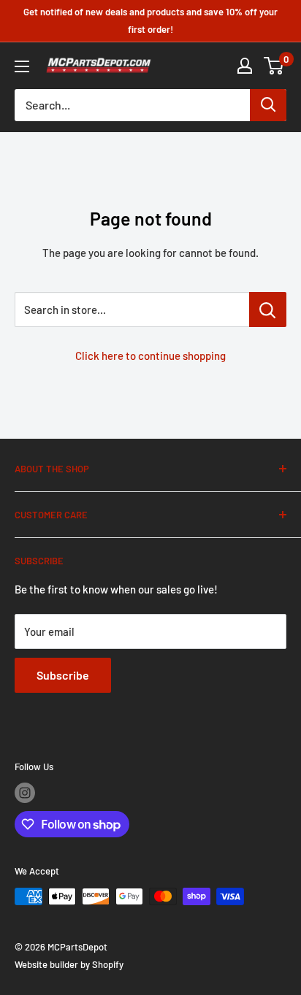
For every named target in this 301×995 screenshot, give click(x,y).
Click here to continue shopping (150, 355)
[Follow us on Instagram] (25, 793)
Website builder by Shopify (69, 964)
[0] (274, 65)
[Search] (268, 105)
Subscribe (63, 675)
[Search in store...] (267, 309)
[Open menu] (22, 66)
